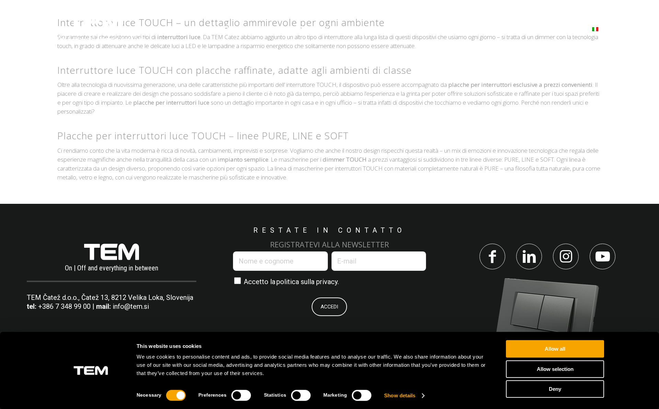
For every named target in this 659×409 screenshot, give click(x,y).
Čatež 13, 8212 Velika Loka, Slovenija (137, 297)
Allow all (555, 349)
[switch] (241, 395)
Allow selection (555, 369)
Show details (399, 395)
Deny (555, 389)
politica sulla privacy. (307, 282)
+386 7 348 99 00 (64, 306)
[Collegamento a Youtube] (602, 256)
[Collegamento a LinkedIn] (529, 256)
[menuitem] (212, 28)
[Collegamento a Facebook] (492, 256)
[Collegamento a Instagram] (566, 256)
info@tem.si (131, 306)
